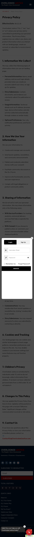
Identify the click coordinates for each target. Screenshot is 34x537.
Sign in (16, 268)
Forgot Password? (24, 264)
